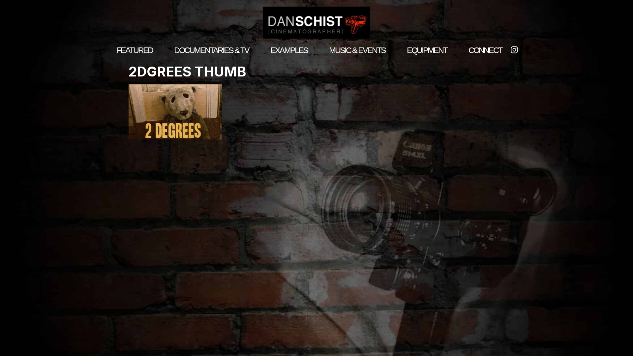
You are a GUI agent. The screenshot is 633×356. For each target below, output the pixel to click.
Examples (289, 50)
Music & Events (357, 50)
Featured (135, 50)
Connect (485, 50)
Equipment (427, 50)
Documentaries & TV (211, 50)
